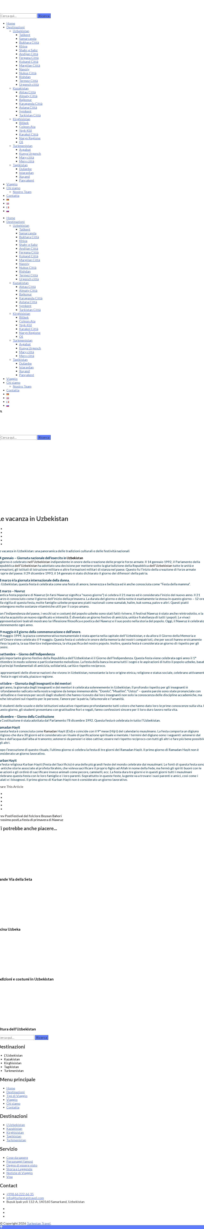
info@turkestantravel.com (25, 1198)
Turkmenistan (22, 146)
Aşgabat (25, 149)
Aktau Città (27, 92)
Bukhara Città (29, 42)
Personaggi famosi (19, 1161)
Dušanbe (25, 169)
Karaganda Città (30, 103)
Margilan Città (29, 65)
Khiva (23, 46)
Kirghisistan (21, 119)
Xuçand (24, 176)
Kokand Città (28, 61)
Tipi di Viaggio (16, 1096)
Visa (9, 1177)
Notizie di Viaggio (19, 1173)
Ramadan (50, 731)
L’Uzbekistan (13, 1055)
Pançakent (26, 180)
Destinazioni (15, 27)
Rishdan (25, 77)
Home (10, 23)
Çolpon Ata (27, 126)
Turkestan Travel (39, 1223)
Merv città (26, 161)
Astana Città (28, 107)
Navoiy (24, 69)
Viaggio (12, 184)
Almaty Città (28, 96)
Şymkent (25, 111)
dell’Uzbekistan (26, 565)
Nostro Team (22, 192)
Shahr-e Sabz (28, 50)
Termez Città (28, 80)
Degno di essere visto (21, 1165)
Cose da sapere (17, 1157)
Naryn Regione (29, 138)
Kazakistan (21, 88)
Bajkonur (25, 100)
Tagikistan (20, 165)
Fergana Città (29, 58)
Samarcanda (27, 38)
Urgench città (29, 84)
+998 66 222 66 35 (20, 1194)
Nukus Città (27, 73)
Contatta (12, 195)
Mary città (26, 157)
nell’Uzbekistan (38, 562)
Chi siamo (13, 188)
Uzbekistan (21, 31)
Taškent (24, 35)
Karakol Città (28, 134)
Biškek (24, 123)
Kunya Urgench (30, 153)
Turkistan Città (30, 115)
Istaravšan (26, 173)
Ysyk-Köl (25, 130)
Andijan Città (28, 54)
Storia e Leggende (19, 1169)
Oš (21, 142)
